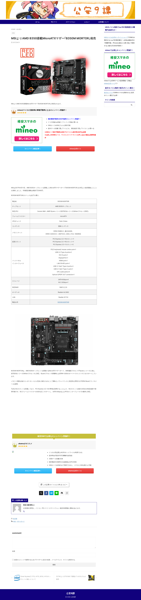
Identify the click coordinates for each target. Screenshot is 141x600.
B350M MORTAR (63, 302)
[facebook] (46, 493)
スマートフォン (70, 22)
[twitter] (41, 493)
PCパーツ (54, 22)
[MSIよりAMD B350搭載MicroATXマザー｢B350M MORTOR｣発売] (51, 493)
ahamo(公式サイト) (75, 471)
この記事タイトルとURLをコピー (55, 485)
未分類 (15, 518)
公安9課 (70, 593)
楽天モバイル (108, 92)
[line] (57, 493)
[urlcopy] (67, 493)
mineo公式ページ (109, 83)
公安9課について (103, 22)
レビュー (87, 22)
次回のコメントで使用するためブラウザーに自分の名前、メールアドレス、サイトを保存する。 (45, 560)
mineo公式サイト (75, 149)
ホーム (38, 22)
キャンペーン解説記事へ (33, 149)
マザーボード (21, 521)
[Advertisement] (54, 169)
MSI (14, 521)
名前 (13, 551)
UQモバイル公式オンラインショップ (116, 37)
